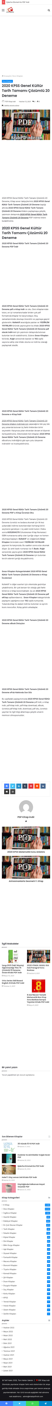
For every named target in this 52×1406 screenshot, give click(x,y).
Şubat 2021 (8, 1371)
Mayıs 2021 (8, 1359)
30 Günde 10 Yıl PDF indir (29, 1143)
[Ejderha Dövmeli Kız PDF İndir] (9, 1169)
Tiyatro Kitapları (9, 1269)
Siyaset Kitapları (10, 1253)
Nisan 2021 (7, 1363)
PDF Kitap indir (10, 101)
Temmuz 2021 (9, 1351)
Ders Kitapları (17, 76)
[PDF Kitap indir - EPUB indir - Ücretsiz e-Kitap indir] (10, 10)
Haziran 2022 (8, 1328)
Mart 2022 (7, 1339)
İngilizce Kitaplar (10, 1213)
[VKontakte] (43, 786)
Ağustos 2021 (8, 1347)
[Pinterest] (30, 786)
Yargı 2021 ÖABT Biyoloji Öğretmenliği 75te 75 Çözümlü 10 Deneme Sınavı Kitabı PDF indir (13, 969)
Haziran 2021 (8, 1355)
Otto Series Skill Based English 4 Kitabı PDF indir (13, 981)
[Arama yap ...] (49, 11)
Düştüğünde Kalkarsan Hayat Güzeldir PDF (31, 1185)
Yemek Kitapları (9, 1302)
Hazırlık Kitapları (9, 1217)
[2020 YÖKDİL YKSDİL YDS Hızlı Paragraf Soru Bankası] (38, 956)
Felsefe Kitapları (9, 1233)
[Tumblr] (24, 786)
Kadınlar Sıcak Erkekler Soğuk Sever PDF (34, 1156)
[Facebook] (6, 786)
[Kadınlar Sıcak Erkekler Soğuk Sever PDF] (9, 1158)
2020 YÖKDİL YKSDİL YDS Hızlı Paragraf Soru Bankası (38, 967)
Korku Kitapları (9, 1294)
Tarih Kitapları (9, 1229)
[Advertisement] (26, 44)
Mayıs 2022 (8, 1332)
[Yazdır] (12, 791)
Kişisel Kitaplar (9, 1237)
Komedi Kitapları (9, 1273)
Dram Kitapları (9, 1282)
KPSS (5, 1298)
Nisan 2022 (8, 1335)
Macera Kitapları (10, 1261)
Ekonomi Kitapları (10, 1265)
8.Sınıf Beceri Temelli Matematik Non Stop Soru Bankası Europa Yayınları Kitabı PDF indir (38, 998)
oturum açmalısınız (27, 1075)
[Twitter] (12, 786)
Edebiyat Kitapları (10, 1221)
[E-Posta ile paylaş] (6, 791)
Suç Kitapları (8, 1290)
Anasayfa (7, 76)
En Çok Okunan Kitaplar (12, 1225)
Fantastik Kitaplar (10, 1257)
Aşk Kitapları (8, 1249)
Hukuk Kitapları (9, 1306)
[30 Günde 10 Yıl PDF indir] (9, 1147)
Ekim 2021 (7, 1343)
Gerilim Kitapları (9, 1314)
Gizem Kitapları (9, 1310)
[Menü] (3, 11)
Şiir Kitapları (8, 1277)
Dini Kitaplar (8, 1241)
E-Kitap (6, 1205)
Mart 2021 (7, 1367)
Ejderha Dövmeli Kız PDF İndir (31, 1166)
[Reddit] (37, 786)
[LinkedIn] (18, 786)
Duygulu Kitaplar (10, 1286)
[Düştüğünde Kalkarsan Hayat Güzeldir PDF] (9, 1188)
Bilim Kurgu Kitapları (11, 1245)
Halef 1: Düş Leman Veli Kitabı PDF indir (19, 1177)
